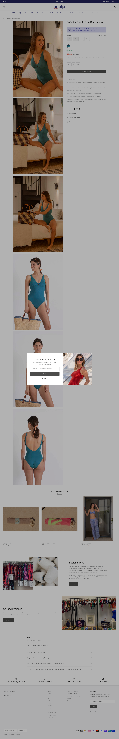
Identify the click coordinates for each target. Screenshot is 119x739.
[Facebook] (42, 378)
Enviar (45, 374)
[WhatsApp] (47, 378)
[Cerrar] (90, 355)
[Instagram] (45, 378)
